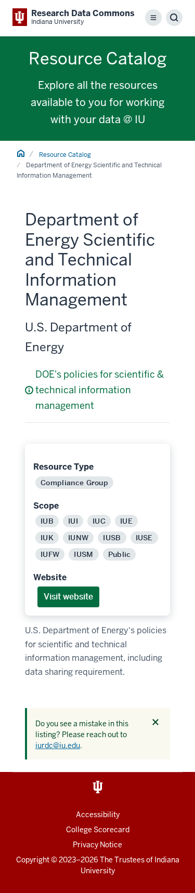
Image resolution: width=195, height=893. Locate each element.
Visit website (68, 596)
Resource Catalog (65, 155)
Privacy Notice (97, 844)
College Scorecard (97, 829)
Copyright (32, 859)
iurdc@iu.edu (57, 745)
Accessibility (98, 814)
